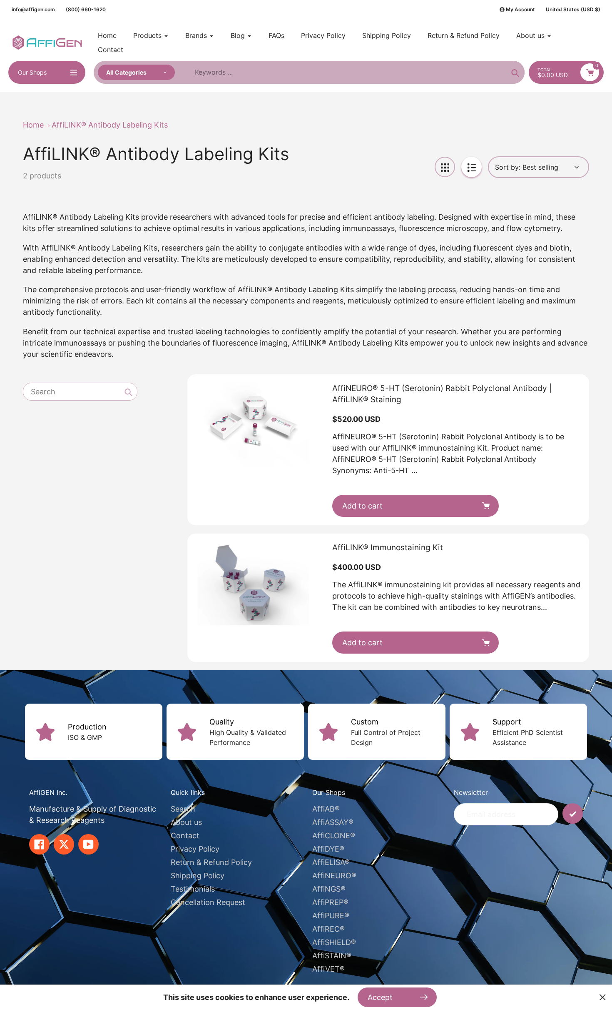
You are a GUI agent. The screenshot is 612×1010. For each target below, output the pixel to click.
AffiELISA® (331, 862)
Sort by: (507, 167)
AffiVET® (328, 969)
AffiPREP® (330, 902)
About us (186, 822)
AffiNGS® (329, 889)
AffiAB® (326, 808)
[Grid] (445, 167)
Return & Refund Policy (211, 862)
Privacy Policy (195, 849)
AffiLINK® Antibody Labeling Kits (110, 124)
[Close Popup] (602, 997)
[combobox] (80, 392)
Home (33, 124)
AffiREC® (328, 929)
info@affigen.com (33, 9)
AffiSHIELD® (334, 942)
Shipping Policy (197, 875)
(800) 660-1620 (86, 9)
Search (183, 808)
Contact (185, 835)
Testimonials (193, 889)
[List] (471, 167)
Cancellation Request (208, 902)
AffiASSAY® (332, 822)
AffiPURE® (330, 915)
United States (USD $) (573, 9)
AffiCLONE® (333, 835)
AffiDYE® (328, 849)
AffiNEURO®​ (334, 875)
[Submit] (572, 813)
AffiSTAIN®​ (331, 955)
